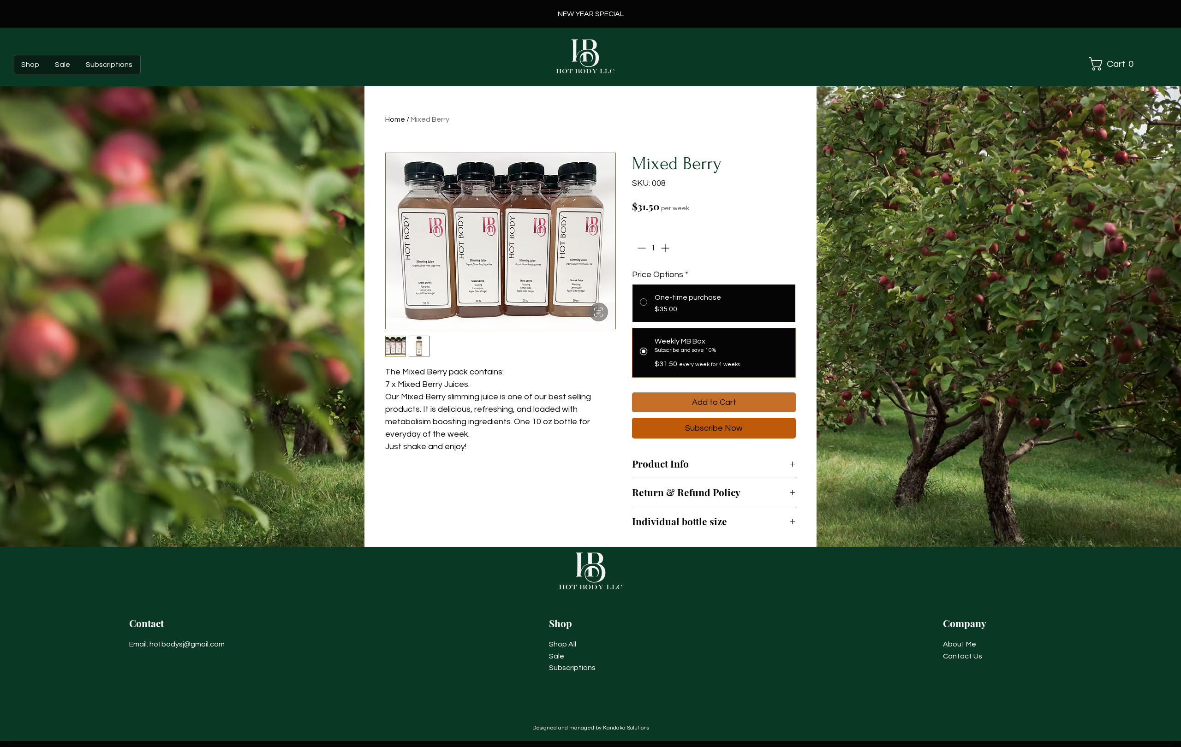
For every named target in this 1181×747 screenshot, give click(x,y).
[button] (1118, 64)
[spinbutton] (653, 247)
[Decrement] (640, 247)
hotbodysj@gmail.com (187, 644)
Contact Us (962, 656)
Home (395, 119)
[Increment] (666, 247)
